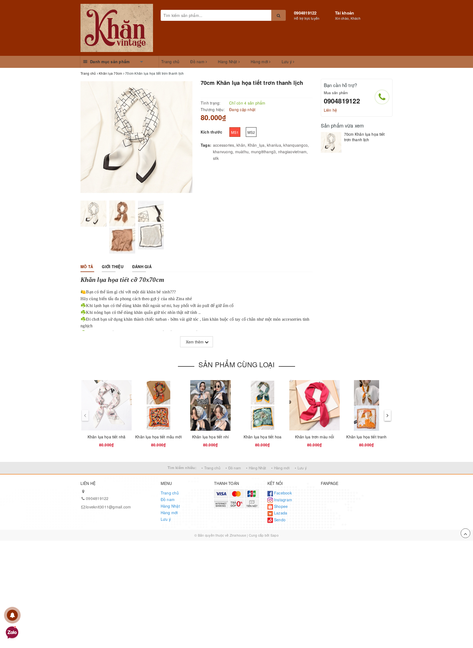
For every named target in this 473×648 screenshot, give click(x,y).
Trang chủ (170, 61)
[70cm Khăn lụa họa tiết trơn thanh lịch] (331, 142)
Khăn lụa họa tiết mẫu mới (158, 436)
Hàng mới (260, 61)
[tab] (86, 266)
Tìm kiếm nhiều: (182, 467)
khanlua (274, 145)
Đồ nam (198, 61)
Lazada (280, 513)
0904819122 (305, 13)
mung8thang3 (263, 151)
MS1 (235, 132)
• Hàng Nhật (256, 467)
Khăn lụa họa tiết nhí (210, 436)
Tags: (206, 145)
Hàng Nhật (228, 61)
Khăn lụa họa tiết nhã (106, 436)
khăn (240, 145)
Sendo (279, 519)
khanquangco (295, 145)
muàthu (242, 151)
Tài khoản (344, 13)
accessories (223, 145)
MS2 (251, 132)
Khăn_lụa (256, 145)
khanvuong (223, 151)
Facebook (282, 493)
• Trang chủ (210, 467)
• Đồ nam (233, 467)
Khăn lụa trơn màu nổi (314, 436)
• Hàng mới (280, 467)
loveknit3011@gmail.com (108, 507)
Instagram (282, 499)
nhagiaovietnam (292, 151)
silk (216, 158)
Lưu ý (287, 61)
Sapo (274, 535)
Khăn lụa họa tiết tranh (366, 436)
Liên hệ (330, 110)
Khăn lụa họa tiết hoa (262, 436)
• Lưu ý (301, 467)
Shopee (280, 506)
